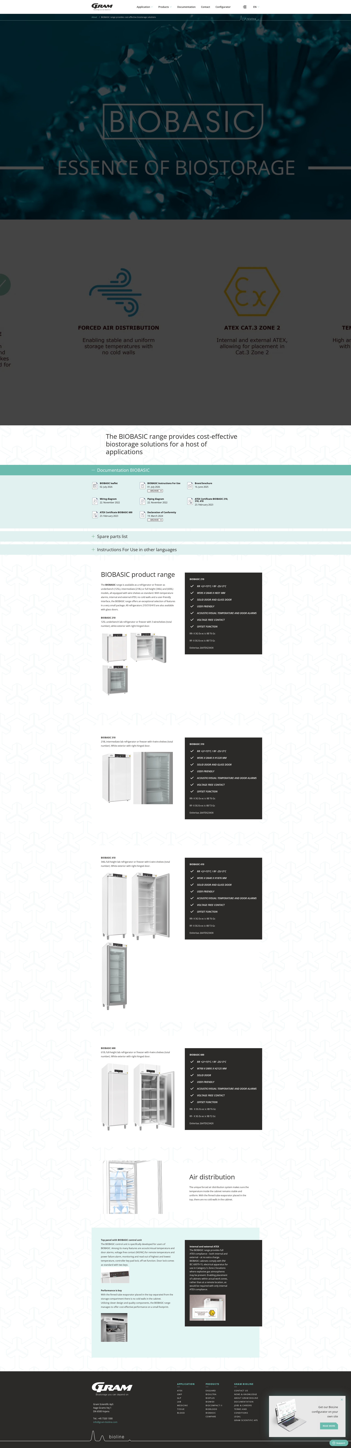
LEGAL (237, 1416)
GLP (179, 1398)
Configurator (223, 7)
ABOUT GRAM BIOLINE (246, 1398)
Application (143, 7)
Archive (154, 491)
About (94, 17)
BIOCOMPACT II (214, 1405)
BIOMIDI (210, 1401)
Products (163, 7)
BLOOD (181, 1413)
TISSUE (181, 1409)
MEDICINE (182, 1405)
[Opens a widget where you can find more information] (338, 1443)
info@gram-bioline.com (105, 1422)
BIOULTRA (211, 1394)
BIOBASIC (211, 1413)
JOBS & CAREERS (243, 1405)
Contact (205, 7)
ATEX (179, 1390)
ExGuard (211, 1390)
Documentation (186, 7)
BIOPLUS (210, 1398)
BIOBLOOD (211, 1409)
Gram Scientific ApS (246, 1420)
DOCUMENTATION (244, 1401)
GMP (179, 1394)
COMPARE (211, 1416)
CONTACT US (241, 1390)
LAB (179, 1401)
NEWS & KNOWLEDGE (245, 1394)
